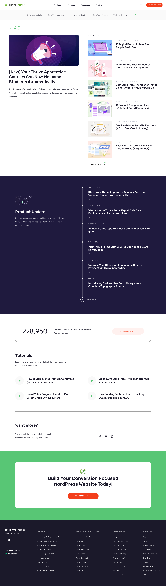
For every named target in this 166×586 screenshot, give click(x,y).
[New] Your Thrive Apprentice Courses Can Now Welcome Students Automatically (37, 76)
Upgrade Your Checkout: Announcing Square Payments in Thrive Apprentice (115, 267)
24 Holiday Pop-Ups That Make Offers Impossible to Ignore (119, 230)
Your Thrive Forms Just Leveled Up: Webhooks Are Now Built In (118, 248)
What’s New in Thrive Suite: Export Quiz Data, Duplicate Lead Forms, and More (115, 212)
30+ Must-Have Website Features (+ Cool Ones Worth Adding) (136, 127)
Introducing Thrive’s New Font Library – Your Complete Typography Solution (114, 285)
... (22, 96)
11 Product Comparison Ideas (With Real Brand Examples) (133, 107)
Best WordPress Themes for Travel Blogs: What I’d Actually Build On (136, 86)
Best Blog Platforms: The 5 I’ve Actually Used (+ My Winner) (134, 147)
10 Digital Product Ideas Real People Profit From (133, 46)
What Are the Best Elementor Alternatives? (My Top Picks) (133, 66)
